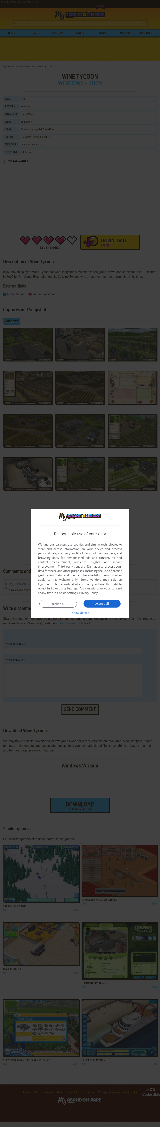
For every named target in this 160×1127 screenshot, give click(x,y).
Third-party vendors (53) (74, 566)
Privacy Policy (88, 593)
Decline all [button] (58, 604)
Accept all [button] (102, 603)
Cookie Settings (67, 593)
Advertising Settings (64, 588)
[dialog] (80, 563)
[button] (80, 613)
